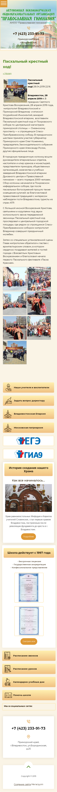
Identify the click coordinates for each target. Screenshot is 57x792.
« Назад (7, 73)
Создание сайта (22, 784)
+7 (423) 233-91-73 (28, 34)
